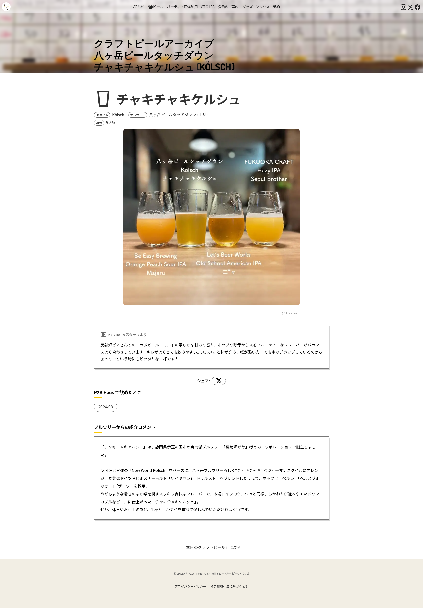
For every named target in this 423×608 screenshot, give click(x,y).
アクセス (263, 6)
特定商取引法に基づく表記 (229, 586)
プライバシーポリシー (190, 586)
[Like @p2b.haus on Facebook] (417, 7)
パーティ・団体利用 (182, 6)
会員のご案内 (228, 6)
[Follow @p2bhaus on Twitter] (410, 7)
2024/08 (105, 407)
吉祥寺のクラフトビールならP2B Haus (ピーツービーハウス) (6, 6)
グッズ (247, 6)
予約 (276, 6)
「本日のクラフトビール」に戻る (211, 547)
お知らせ (137, 6)
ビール (158, 6)
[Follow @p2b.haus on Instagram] (403, 7)
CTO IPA (208, 6)
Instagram (293, 313)
